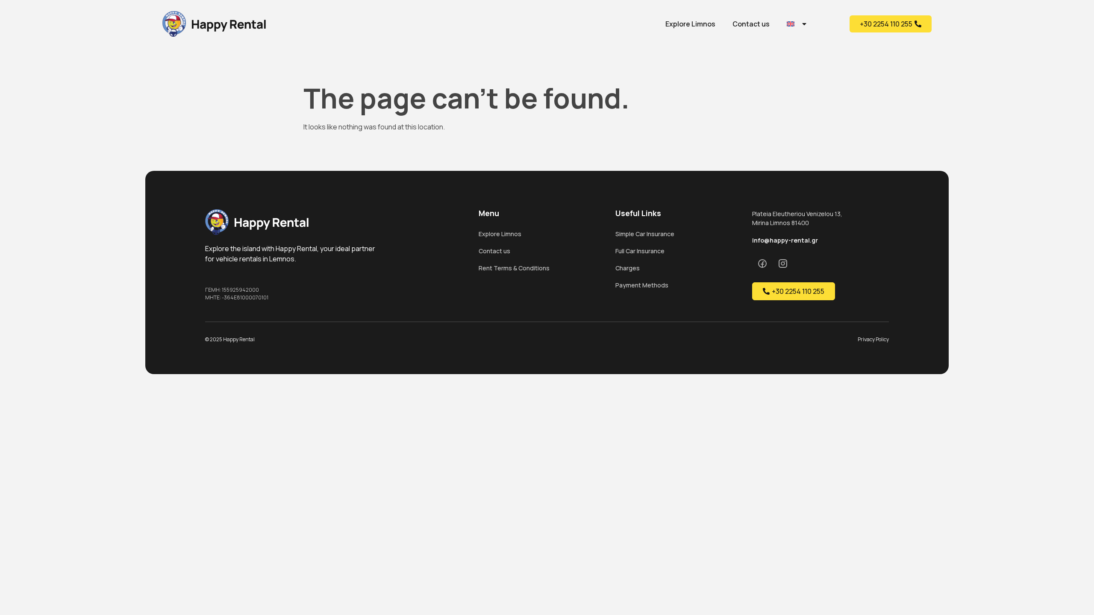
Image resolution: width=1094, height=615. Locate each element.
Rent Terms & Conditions (514, 268)
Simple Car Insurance (644, 234)
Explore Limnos (690, 24)
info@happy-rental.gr (785, 240)
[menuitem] (797, 24)
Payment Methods (641, 285)
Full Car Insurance (640, 251)
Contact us (751, 24)
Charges (627, 268)
